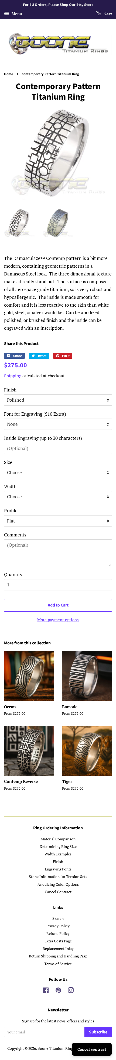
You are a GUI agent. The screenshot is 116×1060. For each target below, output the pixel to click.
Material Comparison (58, 838)
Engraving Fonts (58, 869)
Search (58, 918)
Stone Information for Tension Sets (58, 876)
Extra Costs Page (58, 940)
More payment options (58, 619)
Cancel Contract (58, 891)
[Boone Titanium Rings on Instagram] (71, 991)
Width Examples (58, 853)
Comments (15, 535)
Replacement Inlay (58, 948)
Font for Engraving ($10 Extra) (35, 414)
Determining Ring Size (58, 846)
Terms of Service (58, 963)
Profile (11, 510)
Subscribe (98, 1032)
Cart (108, 14)
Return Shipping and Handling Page (58, 956)
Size (8, 462)
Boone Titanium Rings (55, 1048)
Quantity (13, 574)
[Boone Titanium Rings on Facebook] (46, 991)
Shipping (12, 376)
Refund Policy (58, 933)
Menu (16, 13)
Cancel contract (91, 1049)
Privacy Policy (58, 925)
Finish (10, 390)
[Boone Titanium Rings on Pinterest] (58, 991)
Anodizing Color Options (58, 884)
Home (8, 74)
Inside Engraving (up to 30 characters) (43, 438)
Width (10, 486)
